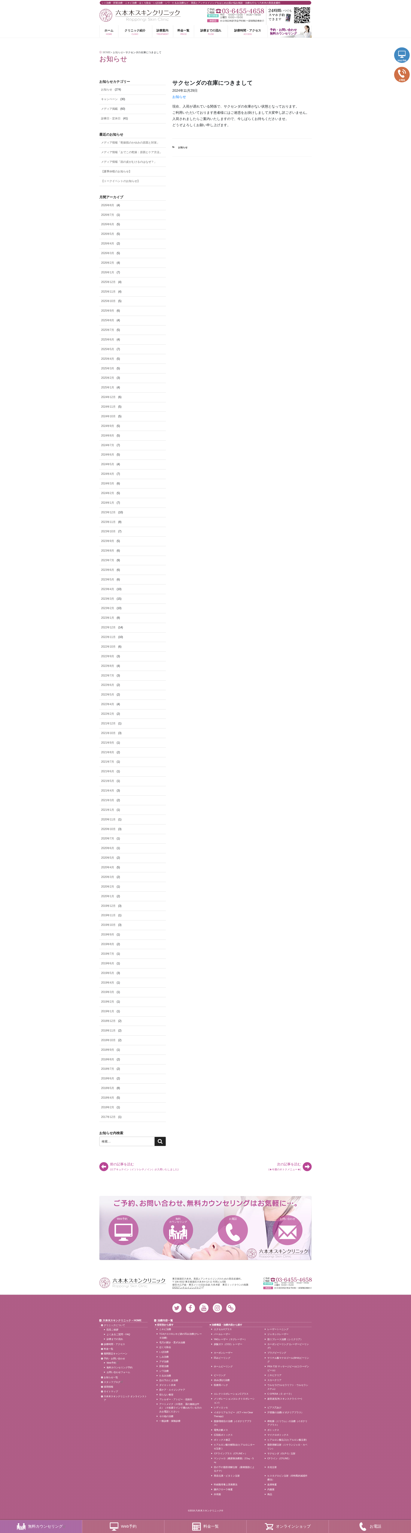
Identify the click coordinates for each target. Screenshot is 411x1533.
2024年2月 (107, 493)
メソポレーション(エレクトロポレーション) (234, 1400)
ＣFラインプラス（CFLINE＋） (230, 1453)
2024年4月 (107, 473)
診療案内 (162, 32)
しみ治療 (164, 1356)
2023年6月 (107, 569)
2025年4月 (107, 358)
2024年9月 (107, 426)
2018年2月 (107, 1107)
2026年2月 (107, 262)
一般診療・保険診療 (169, 1421)
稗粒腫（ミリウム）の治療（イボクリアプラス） (287, 1423)
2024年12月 (108, 397)
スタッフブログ (112, 1382)
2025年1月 (107, 387)
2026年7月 (107, 214)
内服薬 (270, 1489)
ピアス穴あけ (274, 1407)
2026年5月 (107, 233)
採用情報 (108, 1386)
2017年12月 (108, 1117)
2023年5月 (107, 579)
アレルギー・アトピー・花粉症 (175, 1399)
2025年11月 (108, 291)
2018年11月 (108, 1030)
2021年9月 (107, 742)
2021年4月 (107, 790)
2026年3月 (107, 253)
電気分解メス (221, 1430)
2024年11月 (108, 406)
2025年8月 (107, 320)
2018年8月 (107, 1059)
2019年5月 (107, 973)
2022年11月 (108, 637)
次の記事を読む (284, 1166)
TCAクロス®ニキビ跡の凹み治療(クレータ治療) (180, 1336)
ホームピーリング (223, 1366)
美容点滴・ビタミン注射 (227, 1475)
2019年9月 (107, 934)
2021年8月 (107, 752)
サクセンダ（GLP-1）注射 (281, 1453)
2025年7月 (107, 329)
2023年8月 (107, 550)
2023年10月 (108, 531)
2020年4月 (107, 867)
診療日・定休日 (111, 118)
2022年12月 (108, 627)
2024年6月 (107, 454)
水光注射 (272, 1467)
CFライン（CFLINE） (279, 1458)
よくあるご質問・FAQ (118, 1334)
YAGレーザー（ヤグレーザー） (230, 1339)
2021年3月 (107, 800)
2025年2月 (107, 377)
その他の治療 (166, 1416)
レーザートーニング (278, 1329)
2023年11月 (108, 522)
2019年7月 (107, 953)
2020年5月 (107, 857)
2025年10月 (108, 301)
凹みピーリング (222, 1358)
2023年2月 (107, 608)
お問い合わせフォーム (118, 1372)
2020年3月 (107, 877)
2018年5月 (107, 1088)
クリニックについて (114, 1325)
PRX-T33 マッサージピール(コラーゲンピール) (288, 1368)
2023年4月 (107, 589)
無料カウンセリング (178, 1220)
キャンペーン (109, 99)
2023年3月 (107, 598)
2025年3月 (107, 368)
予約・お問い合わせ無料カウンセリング (283, 31)
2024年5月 (107, 464)
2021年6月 (107, 771)
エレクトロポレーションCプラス (231, 1393)
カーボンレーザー (223, 1352)
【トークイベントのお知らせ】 (120, 181)
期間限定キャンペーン (115, 1353)
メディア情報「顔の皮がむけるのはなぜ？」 (129, 161)
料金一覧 (183, 32)
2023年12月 (108, 512)
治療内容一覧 (165, 1320)
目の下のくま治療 (168, 1380)
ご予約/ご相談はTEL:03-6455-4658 (235, 11)
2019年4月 (107, 982)
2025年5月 (107, 349)
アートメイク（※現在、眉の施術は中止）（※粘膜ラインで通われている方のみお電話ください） (180, 1408)
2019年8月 (107, 944)
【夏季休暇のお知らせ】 (116, 171)
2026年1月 (107, 272)
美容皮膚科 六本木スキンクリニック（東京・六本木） (140, 15)
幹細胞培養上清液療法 (225, 1484)
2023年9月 (107, 541)
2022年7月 (107, 675)
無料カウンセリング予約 (120, 1367)
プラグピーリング (276, 1352)
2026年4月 (107, 243)
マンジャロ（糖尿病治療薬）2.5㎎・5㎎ (234, 1460)
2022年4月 (107, 704)
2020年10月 (108, 829)
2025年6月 (107, 339)
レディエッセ (221, 1407)
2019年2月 (107, 1001)
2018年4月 (107, 1097)
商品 (269, 1494)
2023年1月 (107, 617)
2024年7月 (107, 445)
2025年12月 (108, 282)
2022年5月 (107, 694)
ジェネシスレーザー (278, 1334)
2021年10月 (108, 733)
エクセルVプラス (223, 1329)
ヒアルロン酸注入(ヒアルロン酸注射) (287, 1439)
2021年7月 (107, 761)
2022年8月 (107, 665)
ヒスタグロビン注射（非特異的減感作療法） (287, 1477)
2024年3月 (107, 483)
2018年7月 (107, 1068)
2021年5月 (107, 781)
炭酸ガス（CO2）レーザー (228, 1344)
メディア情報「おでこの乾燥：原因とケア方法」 (131, 152)
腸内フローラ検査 (223, 1489)
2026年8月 (107, 205)
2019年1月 (107, 1011)
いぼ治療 (164, 1352)
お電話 (233, 1218)
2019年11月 (108, 915)
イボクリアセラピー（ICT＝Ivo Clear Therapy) (233, 1414)
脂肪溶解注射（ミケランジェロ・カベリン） (287, 1446)
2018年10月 (108, 1040)
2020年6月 (107, 848)
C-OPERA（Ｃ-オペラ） (280, 1393)
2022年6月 (107, 685)
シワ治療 (164, 1371)
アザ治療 (164, 1361)
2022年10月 (108, 646)
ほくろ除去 (165, 1347)
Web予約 (122, 1218)
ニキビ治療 (165, 1329)
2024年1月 (107, 502)
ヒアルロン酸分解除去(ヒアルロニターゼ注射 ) (234, 1446)
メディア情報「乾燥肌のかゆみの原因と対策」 (130, 142)
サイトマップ (111, 1391)
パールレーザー (222, 1334)
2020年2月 (107, 886)
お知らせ (179, 97)
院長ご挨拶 (112, 1329)
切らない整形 (166, 1394)
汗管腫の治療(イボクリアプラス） (285, 1412)
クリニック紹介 (135, 32)
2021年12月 (108, 723)
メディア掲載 (109, 108)
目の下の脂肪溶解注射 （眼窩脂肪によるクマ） (234, 1469)
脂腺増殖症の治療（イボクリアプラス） (233, 1423)
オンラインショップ (293, 1526)
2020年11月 (108, 819)
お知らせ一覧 (111, 1377)
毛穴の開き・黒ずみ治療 (172, 1342)
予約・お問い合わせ (114, 1358)
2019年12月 (108, 905)
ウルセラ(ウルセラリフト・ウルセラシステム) (287, 1387)
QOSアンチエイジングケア (186, 1287)
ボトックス (273, 1430)
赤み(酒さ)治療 (222, 1380)
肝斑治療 (164, 1366)
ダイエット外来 (167, 1385)
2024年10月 (108, 416)
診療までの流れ (210, 32)
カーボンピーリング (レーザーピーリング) (288, 1346)
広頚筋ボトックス (223, 1435)
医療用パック (221, 1385)
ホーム (108, 32)
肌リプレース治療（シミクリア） (285, 1339)
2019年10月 (108, 924)
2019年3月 (107, 992)
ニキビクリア (274, 1375)
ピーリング (220, 1375)
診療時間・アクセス (247, 32)
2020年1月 (107, 896)
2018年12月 (108, 1020)
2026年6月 (107, 224)
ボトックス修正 (222, 1439)
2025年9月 (107, 310)
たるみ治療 (165, 1375)
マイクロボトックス (278, 1435)
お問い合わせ (287, 1218)
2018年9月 (107, 1049)
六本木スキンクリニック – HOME (122, 1320)
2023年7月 (107, 560)
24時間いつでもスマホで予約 (289, 15)
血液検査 (272, 1484)
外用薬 (217, 1494)
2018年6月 (107, 1078)
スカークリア (274, 1380)
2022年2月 (107, 713)
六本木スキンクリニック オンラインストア (125, 1398)
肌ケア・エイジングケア (172, 1389)
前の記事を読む (144, 1166)
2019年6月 (107, 963)
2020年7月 (107, 838)
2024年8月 (107, 435)
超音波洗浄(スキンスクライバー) (284, 1398)
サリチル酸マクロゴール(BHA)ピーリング (288, 1360)
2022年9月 (107, 656)
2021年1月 (107, 809)
